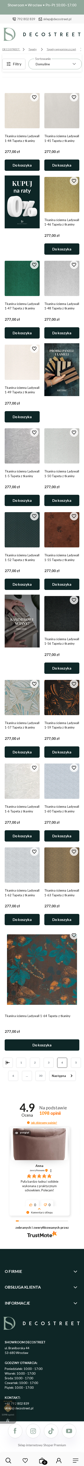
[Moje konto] (59, 1460)
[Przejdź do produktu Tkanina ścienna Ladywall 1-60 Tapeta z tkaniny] (61, 781)
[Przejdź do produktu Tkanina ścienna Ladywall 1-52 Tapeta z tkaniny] (22, 529)
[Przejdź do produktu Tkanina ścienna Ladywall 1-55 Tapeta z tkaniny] (61, 529)
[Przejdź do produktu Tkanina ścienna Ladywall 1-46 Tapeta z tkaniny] (61, 194)
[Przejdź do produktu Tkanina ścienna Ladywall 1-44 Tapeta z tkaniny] (22, 110)
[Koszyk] (42, 1460)
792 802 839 (26, 19)
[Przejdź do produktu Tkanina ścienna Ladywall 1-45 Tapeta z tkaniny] (61, 110)
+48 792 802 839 (17, 1403)
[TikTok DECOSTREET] (51, 1431)
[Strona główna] (42, 35)
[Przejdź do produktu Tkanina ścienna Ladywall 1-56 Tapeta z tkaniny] (61, 613)
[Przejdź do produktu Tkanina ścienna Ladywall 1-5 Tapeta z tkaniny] (22, 446)
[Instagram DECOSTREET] (33, 1431)
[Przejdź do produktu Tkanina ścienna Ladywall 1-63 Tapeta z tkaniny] (61, 865)
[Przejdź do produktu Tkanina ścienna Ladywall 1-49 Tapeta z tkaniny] (22, 362)
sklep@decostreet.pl (57, 19)
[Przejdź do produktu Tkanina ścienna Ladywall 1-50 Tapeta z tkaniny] (61, 446)
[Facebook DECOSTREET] (15, 1431)
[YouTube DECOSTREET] (69, 1431)
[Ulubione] (25, 1461)
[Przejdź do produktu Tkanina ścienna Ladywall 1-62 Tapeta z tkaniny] (22, 865)
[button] (28, 1122)
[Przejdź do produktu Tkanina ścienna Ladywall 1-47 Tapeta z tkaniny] (22, 278)
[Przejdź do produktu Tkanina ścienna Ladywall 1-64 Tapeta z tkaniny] (42, 970)
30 (40, 1075)
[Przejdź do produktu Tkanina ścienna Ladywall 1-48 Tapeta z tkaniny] (61, 278)
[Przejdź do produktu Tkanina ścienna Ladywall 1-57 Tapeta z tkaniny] (22, 697)
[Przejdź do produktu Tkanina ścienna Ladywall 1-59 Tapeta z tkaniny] (61, 697)
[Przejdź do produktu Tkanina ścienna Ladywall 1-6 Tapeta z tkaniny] (22, 781)
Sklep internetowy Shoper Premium (42, 1445)
